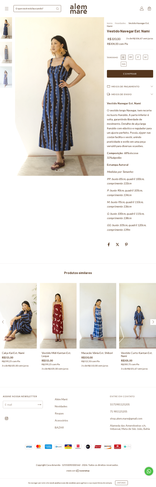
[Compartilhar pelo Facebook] (109, 244)
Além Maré (61, 399)
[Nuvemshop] (78, 471)
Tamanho (112, 57)
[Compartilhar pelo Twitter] (118, 244)
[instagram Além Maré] (6, 418)
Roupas (59, 413)
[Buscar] (57, 8)
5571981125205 (120, 404)
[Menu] (7, 8)
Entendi (121, 483)
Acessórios (61, 420)
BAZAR (59, 427)
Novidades (120, 23)
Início (109, 23)
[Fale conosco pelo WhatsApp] (149, 471)
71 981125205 (118, 411)
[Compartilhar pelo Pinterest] (126, 244)
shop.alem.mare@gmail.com (126, 418)
